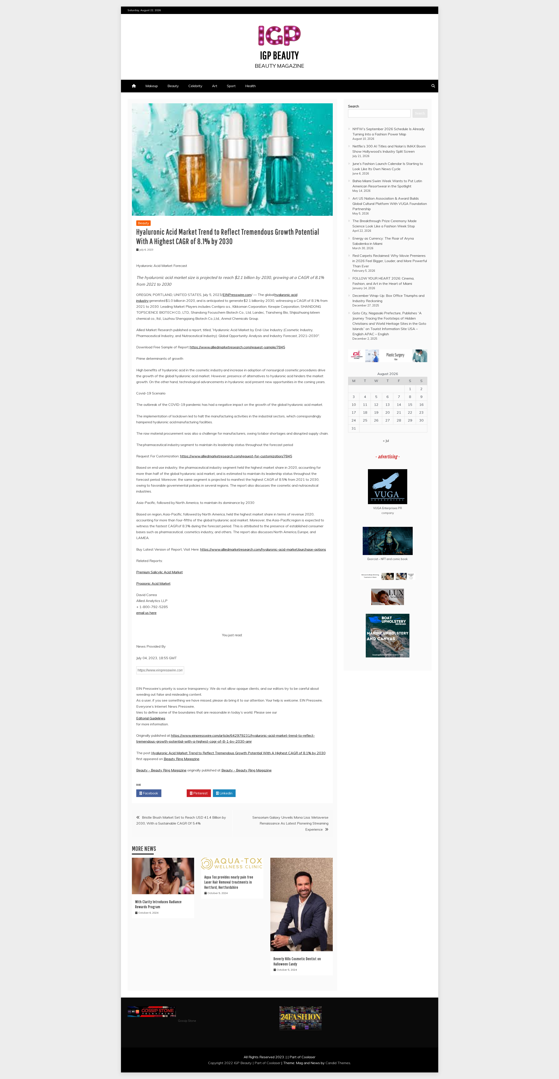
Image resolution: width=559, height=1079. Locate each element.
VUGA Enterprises (385, 508)
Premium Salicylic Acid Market (159, 572)
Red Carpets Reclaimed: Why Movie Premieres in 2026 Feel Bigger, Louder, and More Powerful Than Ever (389, 260)
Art (214, 86)
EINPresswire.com (237, 294)
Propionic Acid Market (153, 583)
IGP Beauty (279, 55)
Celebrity (195, 86)
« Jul (386, 440)
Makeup (151, 86)
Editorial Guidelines (150, 718)
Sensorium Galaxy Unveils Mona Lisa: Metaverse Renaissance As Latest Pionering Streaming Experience (290, 823)
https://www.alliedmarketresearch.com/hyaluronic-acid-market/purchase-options (263, 549)
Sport (231, 86)
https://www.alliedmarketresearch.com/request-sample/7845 (237, 347)
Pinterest (200, 793)
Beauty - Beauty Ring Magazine (161, 770)
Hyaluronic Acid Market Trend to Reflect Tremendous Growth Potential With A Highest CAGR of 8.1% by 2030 (238, 753)
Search (353, 106)
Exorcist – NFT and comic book (387, 559)
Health (250, 86)
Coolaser (273, 1063)
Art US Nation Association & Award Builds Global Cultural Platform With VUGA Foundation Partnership (389, 203)
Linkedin (225, 793)
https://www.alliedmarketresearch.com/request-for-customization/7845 (236, 456)
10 (354, 404)
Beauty (173, 86)
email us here (146, 612)
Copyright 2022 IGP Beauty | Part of (237, 1063)
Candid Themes (338, 1063)
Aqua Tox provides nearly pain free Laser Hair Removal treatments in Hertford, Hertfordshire (228, 882)
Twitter (175, 793)
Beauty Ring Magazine (181, 759)
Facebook (150, 793)
